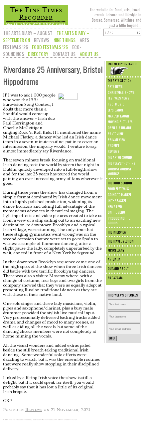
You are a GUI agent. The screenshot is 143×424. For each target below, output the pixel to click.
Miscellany (116, 250)
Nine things (64, 39)
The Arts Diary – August (27, 32)
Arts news (115, 86)
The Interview (117, 232)
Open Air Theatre (119, 127)
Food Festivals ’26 (50, 46)
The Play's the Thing (121, 163)
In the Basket (117, 200)
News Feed (115, 206)
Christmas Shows (121, 92)
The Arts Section (119, 80)
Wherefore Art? (49, 419)
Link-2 (73, 419)
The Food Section (120, 183)
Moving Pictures (120, 121)
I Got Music (116, 104)
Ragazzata (115, 278)
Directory (38, 53)
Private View (116, 139)
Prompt (113, 145)
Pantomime (115, 133)
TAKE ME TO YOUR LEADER (122, 64)
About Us (89, 53)
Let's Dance (115, 110)
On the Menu (116, 212)
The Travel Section (121, 241)
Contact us (64, 53)
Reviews (41, 39)
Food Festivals (118, 188)
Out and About (118, 268)
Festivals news (118, 98)
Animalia (114, 259)
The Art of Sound (120, 157)
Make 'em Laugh (118, 116)
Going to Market (119, 194)
